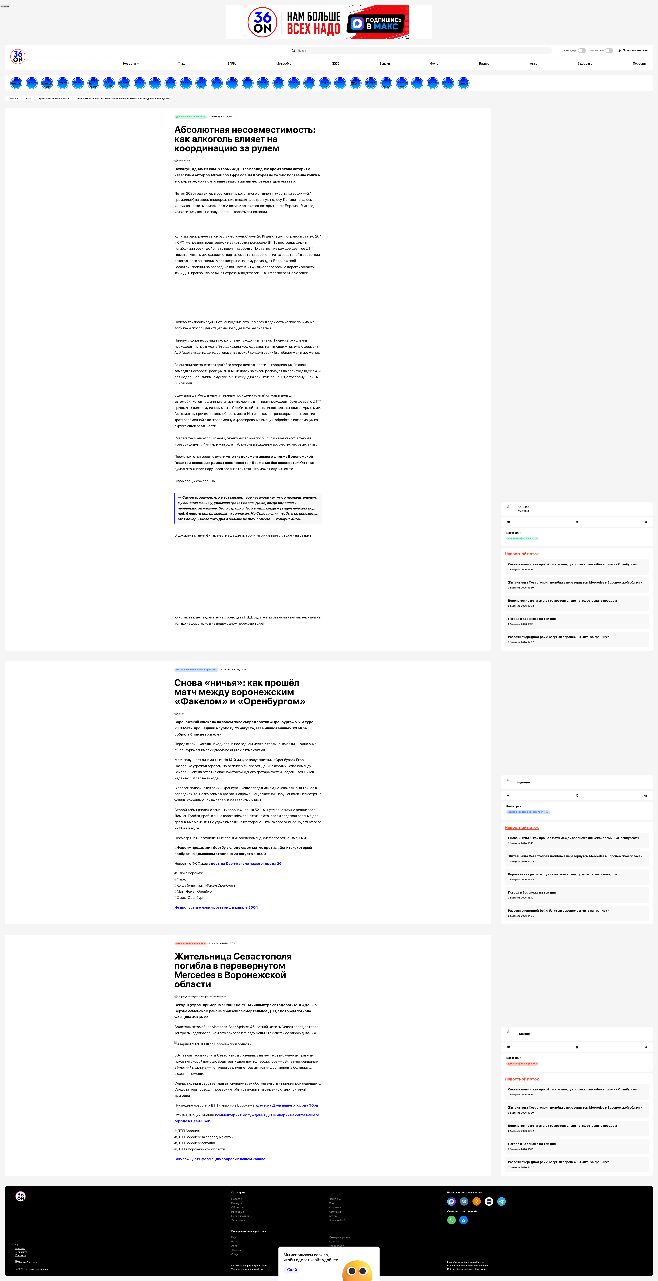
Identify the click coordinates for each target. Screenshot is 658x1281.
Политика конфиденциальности (249, 1265)
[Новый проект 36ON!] (93, 83)
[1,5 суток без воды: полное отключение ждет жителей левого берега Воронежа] (248, 83)
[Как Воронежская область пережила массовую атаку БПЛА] (263, 83)
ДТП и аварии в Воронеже (190, 943)
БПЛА (232, 63)
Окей (292, 1269)
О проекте (21, 1251)
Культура (236, 1203)
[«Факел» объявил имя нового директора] (371, 83)
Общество (238, 1207)
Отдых (235, 1254)
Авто (533, 63)
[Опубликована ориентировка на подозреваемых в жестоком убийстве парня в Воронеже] (124, 83)
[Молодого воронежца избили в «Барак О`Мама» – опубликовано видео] (155, 83)
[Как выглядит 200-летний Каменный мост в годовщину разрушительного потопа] (448, 83)
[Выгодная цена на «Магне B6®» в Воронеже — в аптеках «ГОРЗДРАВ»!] (32, 83)
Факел (182, 63)
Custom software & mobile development (468, 1265)
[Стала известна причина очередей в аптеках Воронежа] (16, 83)
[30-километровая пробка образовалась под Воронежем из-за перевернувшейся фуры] (78, 83)
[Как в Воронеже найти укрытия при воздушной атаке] (217, 83)
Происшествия (240, 1216)
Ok (476, 1201)
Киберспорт (336, 1245)
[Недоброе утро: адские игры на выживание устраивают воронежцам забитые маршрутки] (386, 83)
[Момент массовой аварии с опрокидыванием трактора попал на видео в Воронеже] (402, 83)
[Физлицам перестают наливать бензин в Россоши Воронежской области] (186, 83)
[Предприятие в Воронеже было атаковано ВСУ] (356, 83)
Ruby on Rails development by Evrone (467, 1269)
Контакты (20, 1255)
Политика (335, 1198)
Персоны (639, 63)
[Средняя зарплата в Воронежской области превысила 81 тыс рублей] (433, 83)
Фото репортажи (339, 1237)
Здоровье (585, 63)
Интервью (237, 1211)
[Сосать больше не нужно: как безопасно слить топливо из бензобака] (140, 83)
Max (451, 1201)
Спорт (333, 1203)
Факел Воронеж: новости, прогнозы (196, 669)
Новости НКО (337, 1220)
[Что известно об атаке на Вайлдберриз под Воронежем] (47, 83)
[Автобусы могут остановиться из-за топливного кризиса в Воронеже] (294, 83)
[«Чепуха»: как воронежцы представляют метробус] (63, 83)
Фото (434, 63)
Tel (451, 1220)
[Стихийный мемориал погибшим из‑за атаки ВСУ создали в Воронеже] (309, 83)
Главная (13, 98)
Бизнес (484, 63)
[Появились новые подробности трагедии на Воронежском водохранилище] (201, 83)
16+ (17, 1245)
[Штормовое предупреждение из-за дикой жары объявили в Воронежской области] (232, 83)
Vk (464, 1201)
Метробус (283, 63)
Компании (335, 1211)
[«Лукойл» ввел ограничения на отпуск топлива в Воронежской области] (340, 83)
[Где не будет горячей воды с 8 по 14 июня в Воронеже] (417, 83)
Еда (233, 1237)
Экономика (238, 1220)
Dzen (489, 1201)
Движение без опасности (54, 98)
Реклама (20, 1248)
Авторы (333, 1216)
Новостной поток (522, 553)
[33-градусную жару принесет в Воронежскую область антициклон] (278, 83)
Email (463, 1220)
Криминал (335, 1207)
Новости (129, 63)
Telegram (501, 1201)
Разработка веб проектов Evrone (465, 1262)
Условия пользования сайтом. (247, 1269)
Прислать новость (635, 50)
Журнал (236, 1250)
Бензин (385, 63)
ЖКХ (335, 63)
